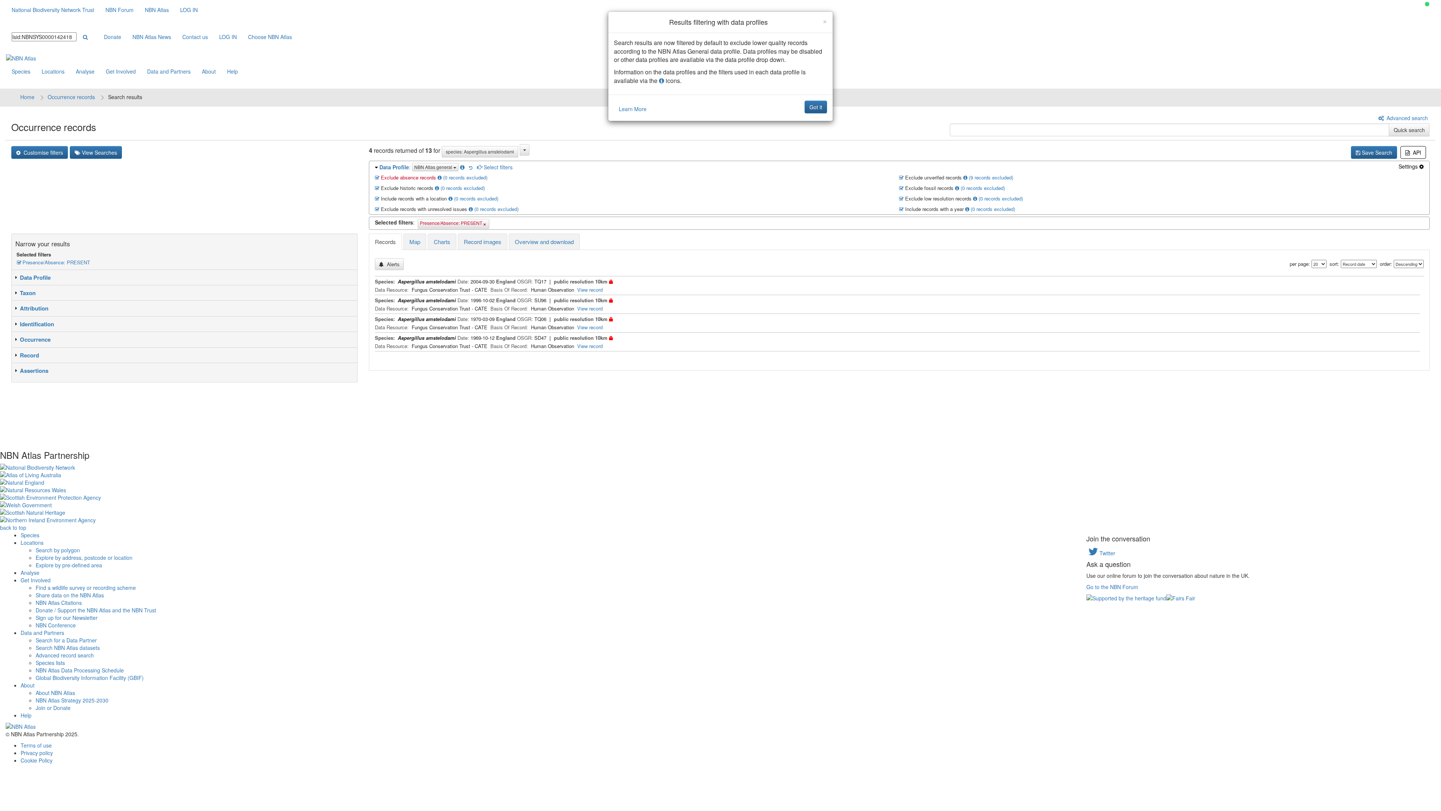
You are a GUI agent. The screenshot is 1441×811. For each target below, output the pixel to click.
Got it (815, 107)
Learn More (633, 109)
